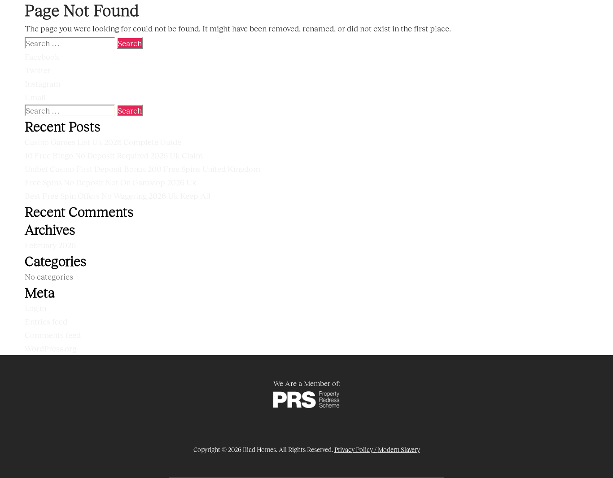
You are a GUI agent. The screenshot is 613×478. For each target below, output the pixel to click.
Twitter (38, 70)
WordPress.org (50, 348)
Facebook (42, 56)
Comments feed (53, 335)
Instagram (43, 83)
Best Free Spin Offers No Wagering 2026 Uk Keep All (117, 196)
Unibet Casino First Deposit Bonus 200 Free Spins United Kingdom (142, 169)
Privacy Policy (353, 449)
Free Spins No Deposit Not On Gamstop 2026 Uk (111, 182)
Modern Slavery (399, 449)
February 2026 (50, 245)
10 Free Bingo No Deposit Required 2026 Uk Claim (114, 155)
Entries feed (46, 321)
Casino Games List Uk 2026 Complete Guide (103, 142)
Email (35, 97)
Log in (35, 308)
